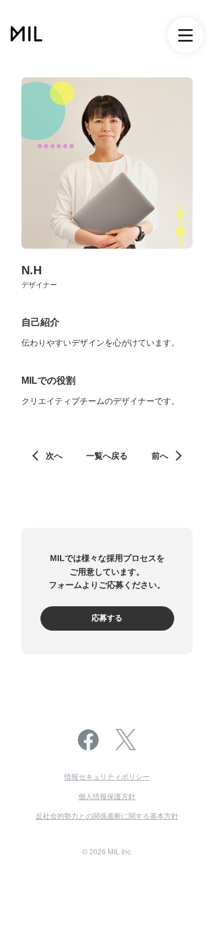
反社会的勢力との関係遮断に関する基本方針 (107, 816)
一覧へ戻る (107, 455)
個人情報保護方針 (107, 796)
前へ (160, 455)
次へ (54, 455)
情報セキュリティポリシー (107, 777)
